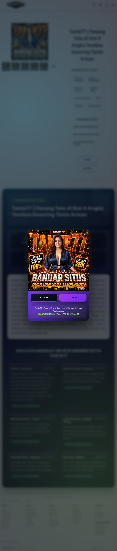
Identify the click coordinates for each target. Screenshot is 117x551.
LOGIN (44, 297)
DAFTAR (73, 297)
